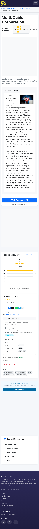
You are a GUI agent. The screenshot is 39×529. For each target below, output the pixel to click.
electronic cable (10, 374)
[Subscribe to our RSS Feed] (15, 522)
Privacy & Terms (7, 506)
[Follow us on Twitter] (3, 522)
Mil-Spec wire (22, 374)
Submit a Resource (8, 514)
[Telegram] (19, 308)
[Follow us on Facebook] (9, 522)
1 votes (12, 302)
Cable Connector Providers (12, 314)
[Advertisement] (19, 56)
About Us (4, 501)
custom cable (9, 372)
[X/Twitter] (12, 308)
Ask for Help (5, 496)
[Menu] (35, 3)
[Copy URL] (22, 308)
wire (30, 372)
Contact (4, 503)
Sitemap (4, 498)
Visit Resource (18, 200)
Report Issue (10, 364)
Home (3, 8)
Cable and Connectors (24, 8)
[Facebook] (9, 308)
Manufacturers (11, 8)
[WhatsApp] (16, 308)
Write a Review (30, 255)
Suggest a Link (19, 389)
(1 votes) (25, 29)
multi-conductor (21, 372)
